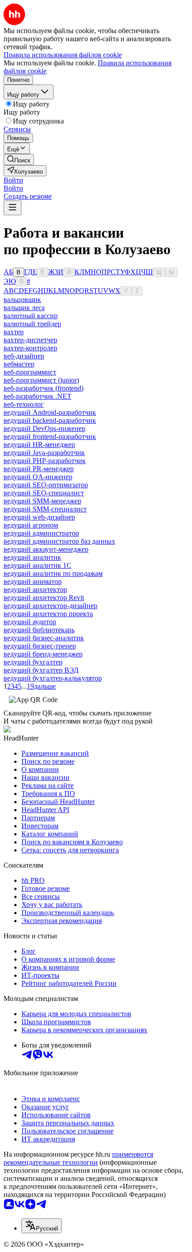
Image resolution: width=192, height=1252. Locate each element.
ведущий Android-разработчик (50, 412)
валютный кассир (31, 315)
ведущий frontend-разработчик (50, 436)
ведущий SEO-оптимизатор (46, 485)
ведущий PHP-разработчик (45, 460)
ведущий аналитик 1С (37, 565)
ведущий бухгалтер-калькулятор (53, 678)
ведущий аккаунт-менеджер (46, 549)
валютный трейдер (32, 324)
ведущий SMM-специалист (45, 509)
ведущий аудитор (30, 622)
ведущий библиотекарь (39, 630)
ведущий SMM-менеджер (42, 501)
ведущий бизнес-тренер (40, 646)
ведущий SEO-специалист (44, 493)
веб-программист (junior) (41, 380)
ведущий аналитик (32, 557)
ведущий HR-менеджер (39, 444)
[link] (19, 159)
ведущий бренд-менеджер (43, 654)
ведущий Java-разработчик (44, 452)
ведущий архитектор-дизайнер (50, 605)
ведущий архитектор (35, 589)
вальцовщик (22, 299)
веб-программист (30, 372)
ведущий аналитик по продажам (53, 573)
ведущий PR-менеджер (39, 469)
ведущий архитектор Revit (44, 597)
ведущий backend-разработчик (50, 420)
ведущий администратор (41, 533)
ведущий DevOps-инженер (44, 428)
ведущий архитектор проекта (48, 613)
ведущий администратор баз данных (59, 541)
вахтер (14, 332)
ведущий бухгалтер (33, 662)
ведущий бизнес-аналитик (44, 638)
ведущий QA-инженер (38, 477)
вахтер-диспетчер (30, 340)
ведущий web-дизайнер (39, 517)
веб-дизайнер (24, 356)
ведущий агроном (31, 525)
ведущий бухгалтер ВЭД (41, 670)
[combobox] (41, 1225)
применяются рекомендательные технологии (78, 1158)
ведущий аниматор (33, 581)
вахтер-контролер (30, 348)
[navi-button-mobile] (12, 207)
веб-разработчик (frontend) (43, 388)
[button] (13, 180)
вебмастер (19, 364)
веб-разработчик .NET (37, 396)
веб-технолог (24, 404)
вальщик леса (24, 307)
